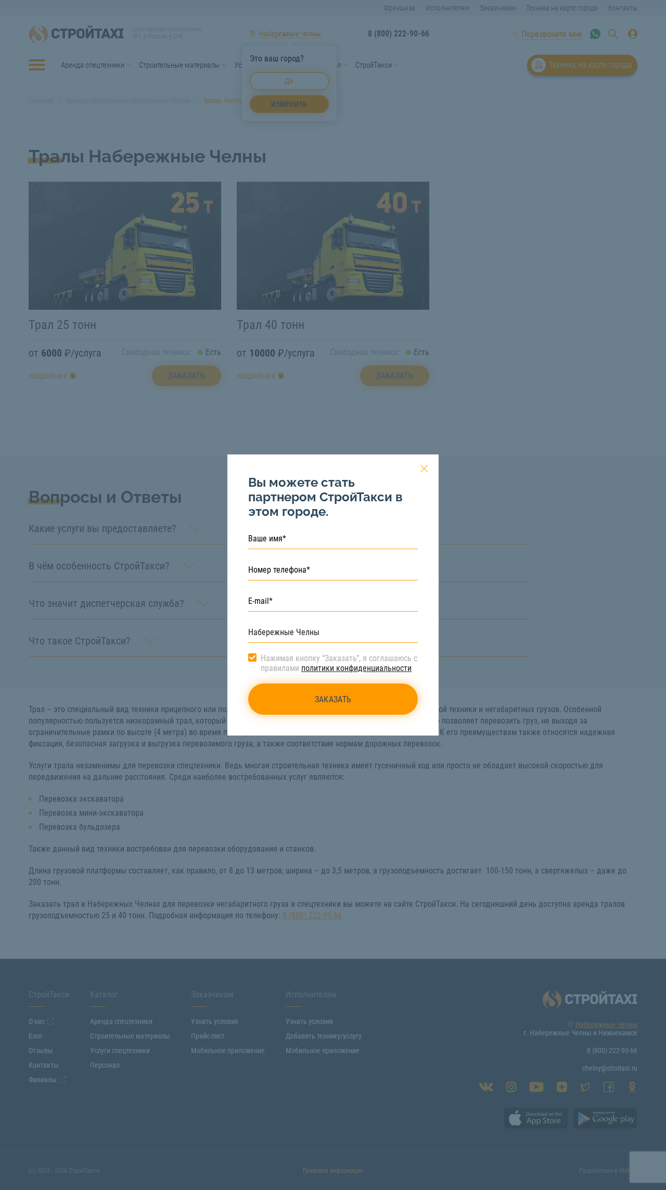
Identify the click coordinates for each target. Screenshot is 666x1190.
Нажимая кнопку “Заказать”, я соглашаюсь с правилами (339, 663)
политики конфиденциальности (356, 668)
